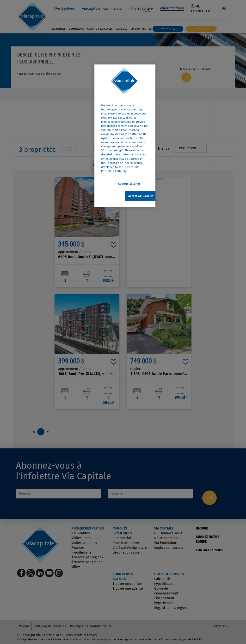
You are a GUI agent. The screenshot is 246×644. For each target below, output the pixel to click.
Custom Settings (129, 183)
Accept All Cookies (140, 196)
